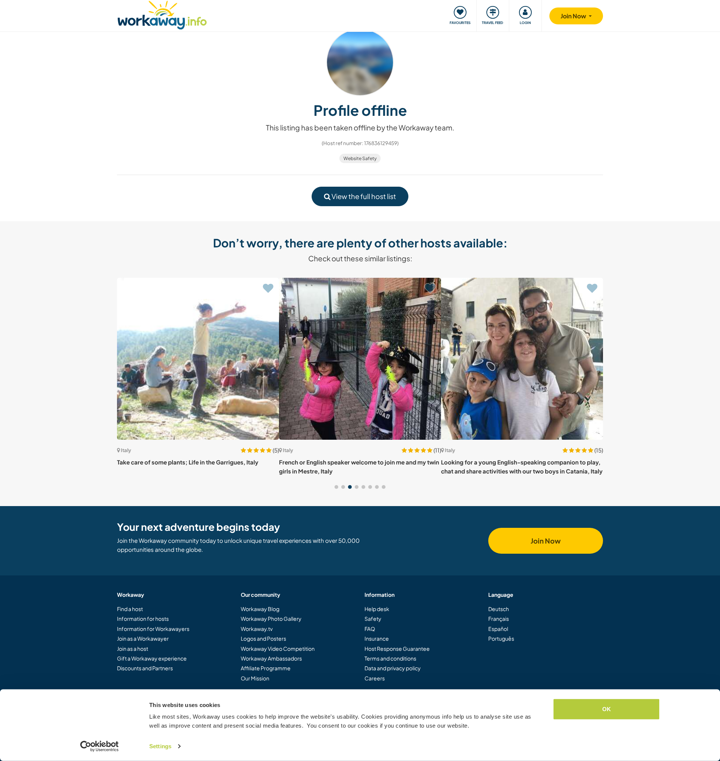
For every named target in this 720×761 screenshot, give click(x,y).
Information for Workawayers (153, 628)
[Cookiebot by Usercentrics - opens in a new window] (99, 746)
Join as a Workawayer (143, 638)
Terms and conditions (390, 658)
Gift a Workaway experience (152, 658)
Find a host (130, 608)
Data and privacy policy (392, 668)
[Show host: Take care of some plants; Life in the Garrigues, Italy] (198, 359)
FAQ (369, 628)
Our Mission (255, 678)
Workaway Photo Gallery (271, 618)
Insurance (376, 638)
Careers (374, 678)
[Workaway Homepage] (162, 14)
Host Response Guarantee (397, 648)
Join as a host (132, 648)
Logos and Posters (263, 638)
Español (498, 628)
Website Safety (360, 158)
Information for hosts (143, 618)
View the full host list (363, 196)
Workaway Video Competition (278, 648)
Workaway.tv (257, 628)
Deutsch (498, 608)
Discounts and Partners (145, 668)
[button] (336, 487)
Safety (372, 618)
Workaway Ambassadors (271, 658)
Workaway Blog (260, 608)
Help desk (376, 608)
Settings (160, 746)
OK (606, 709)
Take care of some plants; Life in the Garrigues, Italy (187, 462)
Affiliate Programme (266, 668)
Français (498, 618)
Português (501, 638)
